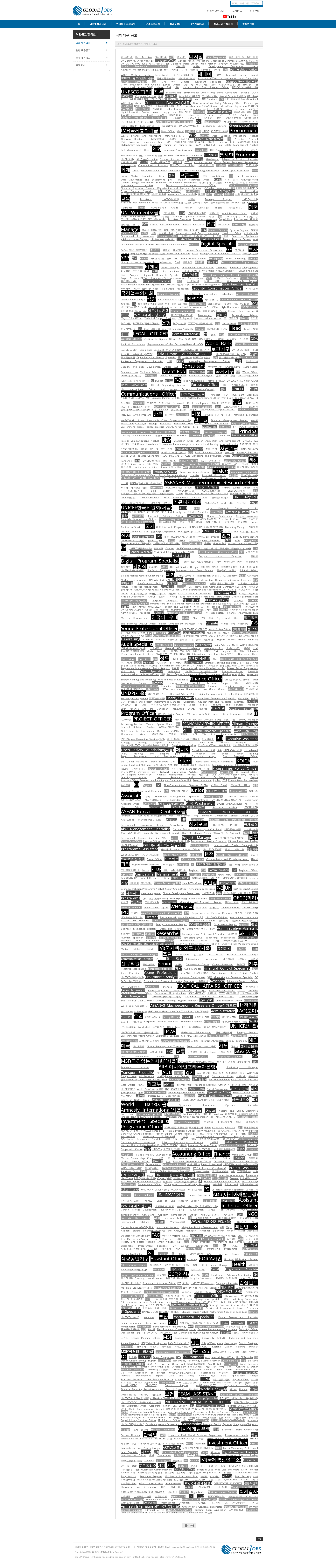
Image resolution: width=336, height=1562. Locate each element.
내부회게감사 (179, 397)
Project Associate (202, 780)
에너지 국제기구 (221, 403)
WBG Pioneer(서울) (132, 103)
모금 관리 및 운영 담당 (243, 57)
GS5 (176, 366)
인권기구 (167, 1181)
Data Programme (216, 57)
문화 (166, 791)
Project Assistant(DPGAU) (135, 278)
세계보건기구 (235, 207)
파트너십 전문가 (249, 531)
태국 (192, 135)
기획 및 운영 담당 (248, 323)
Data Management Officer (143, 1056)
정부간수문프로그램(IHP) (245, 632)
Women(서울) (177, 1222)
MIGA (255, 1222)
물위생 (254, 959)
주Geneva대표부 (238, 791)
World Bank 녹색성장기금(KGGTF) (239, 397)
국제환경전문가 (203, 1218)
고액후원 (252, 1323)
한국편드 (198, 606)
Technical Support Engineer (160, 318)
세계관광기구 (251, 216)
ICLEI (176, 1056)
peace (174, 838)
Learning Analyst (134, 777)
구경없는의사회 (129, 281)
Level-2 (245, 92)
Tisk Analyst (226, 1209)
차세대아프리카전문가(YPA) (135, 194)
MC (152, 1154)
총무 (219, 893)
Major (229, 1227)
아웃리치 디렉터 (160, 502)
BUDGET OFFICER (158, 768)
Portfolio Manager (131, 531)
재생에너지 (191, 600)
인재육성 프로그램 (126, 24)
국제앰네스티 (196, 1127)
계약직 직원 (251, 803)
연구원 (201, 419)
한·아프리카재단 (200, 1171)
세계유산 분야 (186, 78)
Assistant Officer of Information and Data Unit (228, 78)
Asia (215, 135)
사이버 (152, 216)
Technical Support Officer (224, 683)
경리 (147, 796)
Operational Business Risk (170, 1035)
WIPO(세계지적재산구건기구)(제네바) (140, 854)
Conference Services (132, 527)
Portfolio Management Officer (203, 397)
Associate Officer (130, 803)
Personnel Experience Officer (216, 1230)
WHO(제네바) (216, 258)
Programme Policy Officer (235, 768)
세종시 (254, 213)
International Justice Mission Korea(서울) (143, 674)
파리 (125, 863)
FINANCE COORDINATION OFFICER (161, 1311)
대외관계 (227, 1287)
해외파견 (218, 833)
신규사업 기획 (128, 632)
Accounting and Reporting (168, 1287)
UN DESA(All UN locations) (235, 170)
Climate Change (245, 723)
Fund (206, 444)
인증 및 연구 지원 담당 (199, 84)
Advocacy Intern (147, 772)
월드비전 (253, 406)
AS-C (147, 1299)
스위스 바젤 (149, 803)
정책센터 (223, 920)
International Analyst (245, 135)
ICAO (150, 115)
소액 (186, 913)
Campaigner (145, 874)
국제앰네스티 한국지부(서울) (137, 121)
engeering (252, 674)
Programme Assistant (139, 849)
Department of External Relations (212, 913)
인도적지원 (167, 586)
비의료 (191, 60)
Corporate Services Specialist (228, 1189)
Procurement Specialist (193, 1316)
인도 (168, 1161)
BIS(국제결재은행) (199, 845)
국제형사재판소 (220, 1178)
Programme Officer (142, 1126)
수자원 (164, 567)
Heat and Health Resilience (173, 679)
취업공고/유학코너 (223, 24)
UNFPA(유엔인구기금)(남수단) (146, 483)
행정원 (175, 668)
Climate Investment (198, 1195)
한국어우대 (174, 671)
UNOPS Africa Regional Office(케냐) (224, 651)
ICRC (228, 540)
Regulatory (252, 1175)
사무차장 (187, 262)
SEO (165, 455)
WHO (253, 1021)
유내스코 (185, 139)
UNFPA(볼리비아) (232, 750)
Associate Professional (159, 1136)
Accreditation (212, 1287)
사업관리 (253, 1133)
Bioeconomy (205, 315)
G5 (134, 304)
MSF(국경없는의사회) (137, 1351)
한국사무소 (240, 1099)
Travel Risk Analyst (218, 1035)
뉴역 (255, 487)
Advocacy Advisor (225, 807)
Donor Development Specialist (238, 1317)
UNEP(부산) (127, 1154)
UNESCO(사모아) (130, 1317)
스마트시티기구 (220, 497)
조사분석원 (127, 57)
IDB (255, 1099)
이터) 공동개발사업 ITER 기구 (222, 1133)
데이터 (216, 69)
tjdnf (244, 1133)
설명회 (191, 199)
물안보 (207, 543)
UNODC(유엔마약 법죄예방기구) (139, 1032)
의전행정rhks (139, 606)
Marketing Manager (236, 527)
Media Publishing (236, 258)
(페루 (209, 977)
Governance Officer (197, 964)
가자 (155, 659)
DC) (198, 121)
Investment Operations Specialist (230, 1105)
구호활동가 (178, 117)
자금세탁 (197, 1076)
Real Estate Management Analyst (238, 145)
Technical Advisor (150, 372)
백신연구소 (246, 1226)
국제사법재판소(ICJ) (247, 142)
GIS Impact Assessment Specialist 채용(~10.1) (149, 1139)
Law (212, 928)
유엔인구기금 (152, 986)
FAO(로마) (247, 1010)
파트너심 (187, 1291)
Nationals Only (191, 1114)
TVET (145, 224)
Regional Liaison (222, 1346)
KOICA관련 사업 (228, 1291)
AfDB (197, 508)
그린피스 (224, 948)
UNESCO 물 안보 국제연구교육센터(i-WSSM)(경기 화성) (158, 704)
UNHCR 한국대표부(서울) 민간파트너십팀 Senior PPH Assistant (155, 253)
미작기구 (178, 1269)
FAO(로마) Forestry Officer (136, 993)
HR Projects (174, 1235)
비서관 (254, 854)
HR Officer (174, 632)
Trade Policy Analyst (133, 423)
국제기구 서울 (235, 165)
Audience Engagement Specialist (142, 361)
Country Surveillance (170, 825)
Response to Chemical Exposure (233, 580)
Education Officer (167, 236)
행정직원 (248, 1005)
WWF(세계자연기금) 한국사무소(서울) (197, 1206)
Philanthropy (251, 103)
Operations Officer (219, 1092)
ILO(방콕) (126, 719)
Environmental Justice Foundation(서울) (203, 668)
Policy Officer (208, 1343)
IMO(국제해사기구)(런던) (134, 600)
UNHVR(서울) (191, 349)
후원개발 (151, 937)
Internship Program (179, 1079)
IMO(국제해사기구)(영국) (134, 502)
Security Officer (216, 791)
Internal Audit (184, 1084)
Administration (223, 1011)
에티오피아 (231, 1114)
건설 (141, 155)
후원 (255, 893)
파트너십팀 (156, 230)
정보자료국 (208, 739)
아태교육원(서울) (168, 1332)
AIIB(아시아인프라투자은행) (188, 1066)
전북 (255, 239)
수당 (164, 1235)
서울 (196, 414)
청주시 (186, 1265)
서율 (123, 1239)
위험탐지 (253, 224)
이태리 (182, 1254)
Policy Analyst (130, 1189)
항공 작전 (164, 580)
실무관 (159, 1089)
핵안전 (238, 913)
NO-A (255, 968)
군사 (235, 179)
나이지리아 (200, 990)
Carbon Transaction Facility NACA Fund (197, 829)
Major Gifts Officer (132, 318)
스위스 (124, 1338)
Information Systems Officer (189, 1305)
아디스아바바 (229, 323)
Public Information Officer (191, 185)
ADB (167, 1072)
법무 (253, 837)
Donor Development (246, 344)
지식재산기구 (212, 299)
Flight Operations (229, 307)
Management (167, 874)
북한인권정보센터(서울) (150, 304)
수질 (205, 176)
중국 (200, 674)
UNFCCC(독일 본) (186, 575)
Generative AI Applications (170, 993)
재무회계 (253, 426)
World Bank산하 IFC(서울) (144, 665)
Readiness (165, 423)
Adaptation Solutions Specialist (240, 159)
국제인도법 (127, 662)
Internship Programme (174, 527)
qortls (150, 1175)
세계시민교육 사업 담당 (219, 502)
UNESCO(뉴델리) (130, 307)
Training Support (150, 742)
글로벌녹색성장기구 (196, 928)
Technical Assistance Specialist (208, 1239)
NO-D (237, 464)
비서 (146, 329)
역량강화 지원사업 (197, 774)
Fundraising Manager (242, 1067)
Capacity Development (245, 536)
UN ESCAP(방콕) (212, 849)
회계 (125, 169)
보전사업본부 (196, 1089)
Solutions (218, 1114)
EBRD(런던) (252, 165)
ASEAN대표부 (128, 1184)
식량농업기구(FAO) (215, 380)
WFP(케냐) (252, 1073)
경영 (198, 131)
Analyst (220, 471)
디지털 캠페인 (212, 1021)
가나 (201, 1287)
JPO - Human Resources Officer (189, 179)
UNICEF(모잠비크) (205, 1061)
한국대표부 (161, 654)
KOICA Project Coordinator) (209, 1168)
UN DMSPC (215, 954)
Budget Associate (247, 516)
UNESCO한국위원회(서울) (242, 81)
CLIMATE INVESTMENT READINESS (140, 478)
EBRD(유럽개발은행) (145, 1178)
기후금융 (164, 216)
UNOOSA (253, 990)
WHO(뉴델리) (152, 1168)
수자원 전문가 (249, 191)
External (234, 1178)
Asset (160, 959)
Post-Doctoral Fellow (150, 583)
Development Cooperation (242, 117)
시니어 (180, 131)
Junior (197, 790)
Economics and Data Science (194, 570)
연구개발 (161, 632)
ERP (222, 1227)
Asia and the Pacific (221, 990)
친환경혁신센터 (194, 1248)
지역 (255, 548)
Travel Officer (154, 859)
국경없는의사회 (137, 293)
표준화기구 (158, 1026)
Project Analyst (249, 973)
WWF (240, 1239)
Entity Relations (169, 271)
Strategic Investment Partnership (227, 1305)
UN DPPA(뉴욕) (248, 1017)
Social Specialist (243, 185)
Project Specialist (202, 406)
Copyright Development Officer (138, 519)
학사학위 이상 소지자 (173, 452)
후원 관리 (126, 467)
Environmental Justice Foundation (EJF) (181, 917)
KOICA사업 (210, 1258)
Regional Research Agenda (161, 275)
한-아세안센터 (231, 121)
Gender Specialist (230, 907)
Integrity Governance (201, 1278)
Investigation (204, 575)
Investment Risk (213, 648)
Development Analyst (184, 745)
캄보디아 (125, 1021)
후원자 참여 (127, 1278)
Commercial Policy (223, 1076)
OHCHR (206, 1114)
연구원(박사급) (178, 409)
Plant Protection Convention (172, 1329)
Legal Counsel (180, 878)
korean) (223, 609)
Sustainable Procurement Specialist (144, 1245)
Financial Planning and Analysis (202, 170)
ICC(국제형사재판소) (132, 267)
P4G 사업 (126, 323)
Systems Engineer (239, 230)
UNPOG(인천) (128, 497)
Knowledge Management (134, 698)
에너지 (183, 749)
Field (255, 949)
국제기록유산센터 (166, 78)
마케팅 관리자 (203, 1291)
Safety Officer (222, 596)
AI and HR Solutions (135, 920)
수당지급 (229, 194)
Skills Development (171, 803)
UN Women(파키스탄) (162, 239)
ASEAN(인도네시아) (229, 84)
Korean (154, 224)
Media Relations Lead (137, 949)
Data (210, 372)
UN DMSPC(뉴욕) (130, 63)
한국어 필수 (183, 864)
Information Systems (192, 859)
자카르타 (253, 1326)
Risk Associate (143, 57)
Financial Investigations (245, 1092)
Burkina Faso (207, 1052)
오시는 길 (237, 11)
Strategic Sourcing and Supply (221, 662)
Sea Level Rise (129, 155)
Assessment (182, 954)
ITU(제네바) (175, 115)
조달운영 (217, 1184)
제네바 (205, 74)
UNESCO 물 (208, 893)
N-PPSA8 (177, 216)
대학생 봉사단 (155, 1296)
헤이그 (169, 380)
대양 (140, 1092)
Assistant (248, 1200)
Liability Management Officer (182, 1302)
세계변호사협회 (139, 487)
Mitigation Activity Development (200, 1227)
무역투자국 (158, 1269)
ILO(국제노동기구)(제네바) (135, 603)
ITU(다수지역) (250, 84)
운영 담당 (126, 1308)
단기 (123, 701)
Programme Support (155, 1092)
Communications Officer (148, 394)
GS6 (238, 372)
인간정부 (253, 1035)
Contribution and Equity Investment (197, 233)
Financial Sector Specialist (185, 683)
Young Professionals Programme (196, 596)
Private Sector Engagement (242, 668)
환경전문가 (199, 112)
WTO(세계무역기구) (175, 135)
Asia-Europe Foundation (175, 288)
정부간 (124, 665)
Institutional (218, 176)
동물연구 (253, 519)
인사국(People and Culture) (173, 1076)
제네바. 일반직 (191, 230)
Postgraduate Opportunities (164, 1095)
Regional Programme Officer (175, 609)
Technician (229, 686)
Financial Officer (208, 1295)
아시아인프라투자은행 (246, 874)
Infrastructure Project (161, 603)
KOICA (243, 760)
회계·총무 (223, 63)
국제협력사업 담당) (201, 1254)
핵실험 (226, 632)
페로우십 (195, 1275)
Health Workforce (192, 883)
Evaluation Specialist (166, 1100)
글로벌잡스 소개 (98, 24)
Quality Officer (217, 689)
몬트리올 (238, 600)
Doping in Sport (236, 109)
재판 (212, 1116)
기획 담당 (172, 596)
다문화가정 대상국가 (185, 1181)
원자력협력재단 (250, 864)
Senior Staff (251, 1239)
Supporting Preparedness (220, 937)
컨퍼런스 (214, 907)
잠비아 (235, 645)
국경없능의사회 (157, 593)
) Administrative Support (135, 239)
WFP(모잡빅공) (157, 698)
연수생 (145, 230)
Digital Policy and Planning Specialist (156, 357)
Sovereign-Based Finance (149, 1278)
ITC (167, 1089)
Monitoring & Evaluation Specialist (186, 1092)
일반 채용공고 (92, 50)
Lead (182, 213)
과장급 (183, 1145)
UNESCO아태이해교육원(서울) (220, 1235)
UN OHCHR (200, 1265)
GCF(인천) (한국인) (248, 883)
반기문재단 (252, 986)
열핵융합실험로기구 (240, 493)
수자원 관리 (157, 1052)
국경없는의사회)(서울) (132, 689)
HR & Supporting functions (169, 385)
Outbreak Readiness (133, 139)
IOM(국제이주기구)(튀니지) (135, 380)
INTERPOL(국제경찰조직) (146, 323)
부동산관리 (138, 516)
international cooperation (244, 917)
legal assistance (248, 176)
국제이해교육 (152, 902)
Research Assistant (168, 294)
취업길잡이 (175, 24)
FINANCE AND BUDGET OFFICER (193, 719)
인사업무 (190, 131)
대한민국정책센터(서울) (234, 1021)
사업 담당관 (251, 552)
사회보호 (229, 522)
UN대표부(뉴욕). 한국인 (237, 679)
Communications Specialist (212, 731)
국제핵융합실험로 (130, 870)
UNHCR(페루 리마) (142, 1287)
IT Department (166, 125)
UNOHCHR (147, 1189)
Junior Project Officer (220, 629)
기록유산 (177, 162)
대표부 (125, 606)
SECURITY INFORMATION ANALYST (183, 155)
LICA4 (255, 92)
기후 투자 (252, 567)
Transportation (200, 1116)
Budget (159, 380)
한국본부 (242, 522)
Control (150, 244)
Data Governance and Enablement (143, 179)
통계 (134, 258)
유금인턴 (233, 934)
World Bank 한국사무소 (215, 1095)
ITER (231, 176)
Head (235, 328)
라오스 (254, 150)
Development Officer (193, 940)
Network (208, 414)
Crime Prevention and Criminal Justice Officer (150, 84)
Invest (148, 635)
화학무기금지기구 (176, 1026)
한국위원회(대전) (220, 202)
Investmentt (201, 1245)
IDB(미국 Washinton (246, 727)
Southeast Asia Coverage (178, 150)
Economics (252, 1149)
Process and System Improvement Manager (154, 701)
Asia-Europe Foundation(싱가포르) (141, 819)
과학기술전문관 (138, 593)
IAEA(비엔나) (163, 1305)
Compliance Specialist (151, 349)
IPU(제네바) (162, 662)
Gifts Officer (128, 1084)
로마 (156, 869)
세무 (169, 142)
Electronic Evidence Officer (165, 516)
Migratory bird (140, 864)
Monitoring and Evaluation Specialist (233, 977)
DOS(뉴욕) (172, 600)
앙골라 (134, 913)
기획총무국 (252, 63)
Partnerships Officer (244, 69)
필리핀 (151, 1329)
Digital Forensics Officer (184, 63)
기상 (124, 882)
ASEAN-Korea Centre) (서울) (183, 426)
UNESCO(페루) (157, 139)
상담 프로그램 (152, 24)
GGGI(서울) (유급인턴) (176, 1127)
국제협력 (251, 824)
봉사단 (227, 154)
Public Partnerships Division (182, 1142)
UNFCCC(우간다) (210, 1214)
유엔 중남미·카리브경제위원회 (183, 739)
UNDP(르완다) (163, 1154)
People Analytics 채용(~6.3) (136, 543)
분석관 (124, 1291)
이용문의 (254, 11)
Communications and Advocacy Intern (227, 1136)
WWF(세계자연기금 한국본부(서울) (178, 727)
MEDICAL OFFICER (179, 455)
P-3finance (126, 207)
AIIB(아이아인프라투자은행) (135, 397)
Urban (179, 493)
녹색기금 (125, 403)
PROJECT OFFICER (152, 718)
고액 (240, 1214)
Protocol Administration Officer (159, 1283)
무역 (138, 1016)
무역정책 (125, 288)
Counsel (169, 548)
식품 (237, 194)
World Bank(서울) (144, 1104)
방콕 (158, 414)
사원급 (180, 284)
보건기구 (220, 349)
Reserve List (226, 142)
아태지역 (140, 1332)
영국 (253, 206)
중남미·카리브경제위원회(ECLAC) (138, 409)
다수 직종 (218, 1073)
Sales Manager (249, 609)
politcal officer (249, 772)
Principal (248, 431)
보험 (243, 586)
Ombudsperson (192, 106)
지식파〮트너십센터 (131, 490)
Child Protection (130, 973)
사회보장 (184, 1323)
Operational (127, 1332)
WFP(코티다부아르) (226, 1218)
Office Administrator (187, 1122)
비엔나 (152, 266)
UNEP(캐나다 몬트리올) (234, 959)
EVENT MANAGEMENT (229, 803)
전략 (177, 87)
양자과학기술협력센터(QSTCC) (137, 354)
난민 (215, 357)
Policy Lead (231, 1184)
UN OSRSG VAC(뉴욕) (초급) (136, 609)
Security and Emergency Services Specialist (233, 1079)
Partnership (156, 487)
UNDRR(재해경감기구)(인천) (231, 354)
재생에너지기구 (197, 304)
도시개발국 (127, 109)
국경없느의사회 (220, 1171)
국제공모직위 (128, 357)
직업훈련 (211, 632)
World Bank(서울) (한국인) (176, 841)
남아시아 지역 (200, 202)
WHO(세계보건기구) (131, 1168)
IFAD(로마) (252, 1145)
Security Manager (247, 719)
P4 (136, 784)
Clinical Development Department (181, 893)
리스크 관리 (239, 1088)
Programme (130, 898)
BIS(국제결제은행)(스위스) (168, 106)
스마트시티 (252, 1189)
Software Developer (134, 81)
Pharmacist (214, 686)
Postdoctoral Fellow (199, 1026)
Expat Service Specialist (137, 191)
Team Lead (201, 150)
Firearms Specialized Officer (213, 1158)
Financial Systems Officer (174, 665)
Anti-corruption (196, 278)
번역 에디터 (170, 460)
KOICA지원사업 (217, 600)
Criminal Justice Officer (236, 487)
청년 (215, 1245)
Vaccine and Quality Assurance (238, 1110)
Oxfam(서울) (216, 512)
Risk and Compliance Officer (138, 475)
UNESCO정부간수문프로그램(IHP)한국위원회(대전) (208, 271)
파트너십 (248, 933)
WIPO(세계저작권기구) (222, 583)
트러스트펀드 (128, 1136)
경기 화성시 (154, 694)
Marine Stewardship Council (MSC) (142, 1158)
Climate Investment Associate (194, 472)
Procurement (243, 130)
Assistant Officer (168, 1258)
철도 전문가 (219, 543)
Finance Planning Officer (145, 1338)
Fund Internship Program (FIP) (239, 262)
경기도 (254, 318)
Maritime (126, 1287)
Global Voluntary (248, 639)
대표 (220, 216)
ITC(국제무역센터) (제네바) (243, 1302)
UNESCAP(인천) (245, 497)
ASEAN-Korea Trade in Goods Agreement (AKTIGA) (230, 106)
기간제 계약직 (250, 329)
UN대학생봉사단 (249, 1184)
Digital (210, 1110)
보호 (255, 490)
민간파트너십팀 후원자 (244, 385)
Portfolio (206, 1178)
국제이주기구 (138, 768)
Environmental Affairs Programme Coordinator (211, 92)
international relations (135, 1222)
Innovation (206, 815)
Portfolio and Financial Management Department (206, 478)
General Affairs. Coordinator (182, 648)
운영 (228, 1278)
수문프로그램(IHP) (183, 75)
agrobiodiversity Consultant (137, 1214)
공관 (170, 467)
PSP (255, 1056)
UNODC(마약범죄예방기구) (226, 799)
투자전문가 (127, 1095)
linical (192, 1329)
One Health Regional (242, 281)
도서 (206, 1076)
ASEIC (180, 361)
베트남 (242, 575)
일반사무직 (205, 182)
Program (200, 329)
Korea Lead (127, 1114)
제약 (166, 536)
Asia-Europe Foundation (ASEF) (184, 353)
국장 (137, 460)
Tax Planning (212, 606)
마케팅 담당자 (210, 311)
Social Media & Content (154, 170)
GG (140, 329)
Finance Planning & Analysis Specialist (141, 1116)
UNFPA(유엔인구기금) (132, 570)
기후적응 (125, 934)
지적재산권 (181, 555)
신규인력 (198, 954)
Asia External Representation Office (141, 1181)
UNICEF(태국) (179, 659)
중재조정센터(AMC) (210, 1139)
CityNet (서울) (164, 1178)
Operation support (204, 920)
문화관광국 (196, 854)
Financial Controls (200, 69)
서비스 (211, 1209)
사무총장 (231, 339)
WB (233, 1171)
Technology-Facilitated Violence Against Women (147, 724)
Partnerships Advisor (245, 315)
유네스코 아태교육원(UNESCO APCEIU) (185, 1346)
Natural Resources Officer (154, 878)
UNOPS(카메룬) (249, 179)
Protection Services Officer (202, 1145)
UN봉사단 (127, 583)
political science (196, 216)
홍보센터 (181, 57)
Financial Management (170, 774)
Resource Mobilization (133, 968)
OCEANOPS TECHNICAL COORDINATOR (142, 512)
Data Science (128, 659)
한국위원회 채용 (242, 112)
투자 (253, 249)
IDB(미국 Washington (132, 1164)
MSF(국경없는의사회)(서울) (149, 1061)
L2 (141, 115)
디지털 (196, 56)
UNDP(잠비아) (213, 522)
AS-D (183, 508)
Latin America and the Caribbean (144, 708)
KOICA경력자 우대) (229, 1122)
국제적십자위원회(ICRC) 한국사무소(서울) (143, 219)
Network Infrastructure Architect (179, 772)
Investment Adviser (137, 185)
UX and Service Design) (184, 567)
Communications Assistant (153, 165)
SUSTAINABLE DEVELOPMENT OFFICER (142, 1000)
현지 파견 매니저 (131, 833)
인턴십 (210, 882)
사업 (199, 311)
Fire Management (170, 224)
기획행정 (253, 527)
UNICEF (238, 388)
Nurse (145, 870)
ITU (226, 394)
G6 (190, 99)
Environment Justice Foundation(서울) (142, 426)
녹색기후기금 (198, 1269)
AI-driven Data (129, 1171)
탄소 (186, 406)
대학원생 (155, 329)
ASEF (164, 1079)
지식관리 (241, 502)
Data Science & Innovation (194, 593)
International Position (174, 1164)
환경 (170, 574)
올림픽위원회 (190, 1287)
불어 (223, 389)
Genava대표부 (153, 1164)
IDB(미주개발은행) (200, 924)
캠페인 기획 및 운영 (178, 1296)
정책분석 (141, 1346)
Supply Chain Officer (176, 888)
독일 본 (178, 1073)
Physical (244, 318)
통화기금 (157, 1161)
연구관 (254, 815)
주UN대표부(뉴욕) (143, 536)
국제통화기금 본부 (160, 258)
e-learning (230, 1127)
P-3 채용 (247, 714)
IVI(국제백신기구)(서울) (173, 1209)
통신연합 (208, 639)
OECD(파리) (245, 897)
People (254, 777)
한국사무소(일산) (249, 1178)
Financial (239, 1158)
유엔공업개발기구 (130, 224)
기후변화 (253, 1158)
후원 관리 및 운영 (248, 244)
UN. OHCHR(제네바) (217, 917)
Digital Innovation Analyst (135, 112)
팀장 (147, 1148)
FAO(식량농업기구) (207, 1175)
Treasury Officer (165, 60)
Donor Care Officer (131, 841)
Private (125, 768)
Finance (222, 1153)
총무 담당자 (199, 1079)
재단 (218, 878)
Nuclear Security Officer (135, 1161)
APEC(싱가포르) (129, 449)
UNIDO (135, 170)
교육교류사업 (193, 191)
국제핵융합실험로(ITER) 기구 (136, 472)
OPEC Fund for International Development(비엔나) (150, 731)
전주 (190, 452)
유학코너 (92, 65)
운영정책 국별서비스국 (194, 236)
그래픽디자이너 (129, 349)
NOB (249, 1305)
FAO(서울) (240, 250)
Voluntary (253, 651)
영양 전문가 (184, 112)
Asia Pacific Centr (229, 519)
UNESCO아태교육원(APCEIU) (242, 380)
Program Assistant (154, 639)
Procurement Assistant (212, 1040)
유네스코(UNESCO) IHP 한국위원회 (239, 665)
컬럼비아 (221, 1338)
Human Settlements (219, 516)
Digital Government (217, 1089)
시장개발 (144, 1040)
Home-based (251, 750)
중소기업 (155, 250)
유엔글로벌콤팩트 (193, 937)
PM (188, 714)
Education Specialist (189, 449)
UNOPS (162, 714)
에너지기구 (161, 57)
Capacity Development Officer (177, 1214)
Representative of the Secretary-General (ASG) (175, 344)
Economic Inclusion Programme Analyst (142, 888)
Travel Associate (248, 1230)
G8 (122, 893)
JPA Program (128, 1026)
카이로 (141, 632)
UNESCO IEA (250, 440)
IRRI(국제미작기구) (213, 796)
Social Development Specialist (138, 1275)
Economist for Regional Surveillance (176, 182)
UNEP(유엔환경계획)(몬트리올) (137, 60)
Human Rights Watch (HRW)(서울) (170, 1171)
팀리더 (185, 1283)
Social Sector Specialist (173, 552)
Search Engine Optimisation (181, 674)
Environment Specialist (149, 1114)
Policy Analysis (176, 714)
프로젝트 (171, 858)
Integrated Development (192, 977)
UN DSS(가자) (250, 907)
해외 (253, 1040)
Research (217, 981)
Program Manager (131, 907)
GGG (182, 540)
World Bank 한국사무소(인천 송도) (239, 96)
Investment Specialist (145, 1121)
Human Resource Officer (177, 1116)
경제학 (254, 698)
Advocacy (192, 1259)
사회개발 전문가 (180, 791)
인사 (173, 1322)
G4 (255, 1274)
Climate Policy (194, 662)
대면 (211, 216)
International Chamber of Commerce (216, 60)
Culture (159, 612)
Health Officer (131, 807)
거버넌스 (178, 1178)
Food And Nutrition (193, 380)
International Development (201, 959)
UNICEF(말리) (162, 1189)
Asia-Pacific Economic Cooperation (161, 913)
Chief (187, 730)
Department (197, 819)
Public (193, 694)
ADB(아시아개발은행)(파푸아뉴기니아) (195, 142)
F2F (179, 1241)
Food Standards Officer (240, 756)
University (140, 311)
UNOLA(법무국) (249, 449)
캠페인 (221, 314)
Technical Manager (222, 765)
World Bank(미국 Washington (139, 954)
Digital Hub (225, 219)
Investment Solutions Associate (168, 278)
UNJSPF (214, 1142)
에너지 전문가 (158, 194)
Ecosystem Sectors (214, 125)
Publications (189, 701)
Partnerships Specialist (221, 1311)
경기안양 (187, 357)
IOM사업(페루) (250, 1164)
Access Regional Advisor (175, 694)
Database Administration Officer (192, 1161)
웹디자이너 (146, 883)
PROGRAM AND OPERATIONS (191, 742)
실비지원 (251, 1245)
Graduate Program (215, 432)
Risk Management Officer (135, 150)
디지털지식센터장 (248, 593)
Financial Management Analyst (229, 420)
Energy (144, 258)
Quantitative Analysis (132, 244)
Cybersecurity (228, 734)
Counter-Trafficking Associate (214, 701)
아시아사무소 (128, 115)
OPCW (254, 230)
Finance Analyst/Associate (242, 612)
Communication (218, 870)
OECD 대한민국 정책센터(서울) (225, 635)
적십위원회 (169, 213)
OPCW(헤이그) (187, 1061)
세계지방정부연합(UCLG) (244, 423)
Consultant (193, 366)
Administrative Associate (135, 612)
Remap (153, 423)
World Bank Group (242, 1154)
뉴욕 (237, 402)
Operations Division (133, 734)
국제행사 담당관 (210, 567)
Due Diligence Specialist (204, 540)
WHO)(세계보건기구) (247, 1287)
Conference (232, 278)
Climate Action (202, 833)
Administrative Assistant (237, 928)
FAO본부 (243, 339)
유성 (226, 1299)
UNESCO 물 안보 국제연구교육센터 (216, 1149)
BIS (158, 1073)
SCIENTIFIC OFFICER (132, 1296)
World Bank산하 (145, 1089)
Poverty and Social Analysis (138, 1241)
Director (151, 917)
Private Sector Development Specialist (215, 698)
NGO (252, 1214)
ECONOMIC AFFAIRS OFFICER (206, 723)
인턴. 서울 (229, 719)
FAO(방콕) (127, 96)
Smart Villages (166, 1241)
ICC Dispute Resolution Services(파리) (143, 739)
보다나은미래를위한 (189, 96)
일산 (178, 724)
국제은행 (148, 662)
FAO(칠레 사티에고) (178, 1343)
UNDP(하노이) (219, 1026)
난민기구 (252, 701)
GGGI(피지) (144, 1026)
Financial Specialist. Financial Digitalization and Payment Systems (161, 188)
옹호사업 (125, 304)
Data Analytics (130, 275)
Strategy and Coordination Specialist (220, 253)
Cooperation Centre (132, 1149)
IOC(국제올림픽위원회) (146, 288)
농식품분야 (209, 145)
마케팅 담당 (250, 734)
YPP (125, 257)
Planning (240, 1346)
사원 (155, 609)
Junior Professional (211, 1164)
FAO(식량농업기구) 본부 (175, 99)
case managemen (151, 893)
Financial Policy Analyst (242, 954)
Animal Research (130, 1343)
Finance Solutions (144, 1195)
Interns (168, 307)
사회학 (194, 1040)
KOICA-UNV (231, 531)
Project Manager (196, 837)
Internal (187, 224)
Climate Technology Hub (167, 883)
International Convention (136, 825)
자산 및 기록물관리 (132, 1299)
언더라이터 (252, 689)
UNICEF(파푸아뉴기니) (202, 1283)
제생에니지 (193, 281)
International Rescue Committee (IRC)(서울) (230, 275)
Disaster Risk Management (135, 1235)
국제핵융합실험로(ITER (235, 878)
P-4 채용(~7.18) (130, 1200)
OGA (155, 1299)
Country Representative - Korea (149, 467)
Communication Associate (138, 1142)
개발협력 (221, 165)
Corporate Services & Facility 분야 (210, 996)
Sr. (234, 426)
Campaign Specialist (227, 1283)
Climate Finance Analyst (195, 1311)
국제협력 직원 (172, 1265)
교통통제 (154, 1040)
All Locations (146, 1076)
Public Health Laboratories (137, 125)
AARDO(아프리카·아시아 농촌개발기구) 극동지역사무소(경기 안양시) (214, 548)
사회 (255, 742)
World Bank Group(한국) (134, 1005)
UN (228, 888)
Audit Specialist (137, 644)
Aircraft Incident (204, 580)
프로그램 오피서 (190, 432)
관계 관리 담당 (241, 603)
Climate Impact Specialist (167, 635)
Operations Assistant (172, 928)
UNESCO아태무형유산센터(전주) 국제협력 (235, 774)
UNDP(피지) (127, 159)
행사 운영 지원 (203, 618)
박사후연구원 (215, 366)
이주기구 (253, 1311)
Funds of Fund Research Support (177, 1200)
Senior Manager (219, 1265)
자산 (255, 444)
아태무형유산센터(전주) (245, 745)
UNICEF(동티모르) (143, 106)
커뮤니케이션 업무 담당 (205, 1323)
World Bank (218, 343)
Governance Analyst (225, 924)
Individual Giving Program (136, 414)
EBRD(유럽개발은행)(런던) (176, 1168)
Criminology (226, 772)
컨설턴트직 (252, 561)
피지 (254, 1088)
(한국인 (184, 1139)
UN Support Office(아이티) (137, 774)
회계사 (234, 1046)
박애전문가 (156, 1265)
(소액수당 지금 (206, 165)
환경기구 (252, 849)
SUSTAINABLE (199, 658)
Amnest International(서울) (243, 543)
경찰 (255, 493)
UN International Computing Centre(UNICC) (214, 586)
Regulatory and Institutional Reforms (233, 819)
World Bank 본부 (246, 731)
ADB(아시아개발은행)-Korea (243, 334)
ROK (164, 1308)
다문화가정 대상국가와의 (166, 543)
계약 (169, 361)
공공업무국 (157, 734)
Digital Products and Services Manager (229, 704)
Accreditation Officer (224, 973)
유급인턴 (126, 1017)
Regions (253, 182)
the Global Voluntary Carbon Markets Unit (148, 761)
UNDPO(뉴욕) (168, 864)
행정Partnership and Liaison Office (140, 1079)
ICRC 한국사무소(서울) (237, 99)
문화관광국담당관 (130, 1329)
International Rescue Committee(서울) (144, 838)
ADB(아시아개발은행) (235, 1194)
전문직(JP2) (229, 1139)
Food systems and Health (224, 444)
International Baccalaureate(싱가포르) (213, 654)
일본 (217, 323)
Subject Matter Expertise (220, 556)
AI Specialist (251, 1000)
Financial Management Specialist (140, 452)
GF (229, 249)
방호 (219, 75)
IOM (254, 303)
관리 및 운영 (222, 414)
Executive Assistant (242, 738)
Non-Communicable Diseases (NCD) (186, 785)
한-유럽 (218, 207)
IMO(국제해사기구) (192, 543)
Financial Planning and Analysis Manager (169, 1230)
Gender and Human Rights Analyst (198, 1332)
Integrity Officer (151, 841)
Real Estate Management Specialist (200, 1299)
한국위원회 (195, 874)
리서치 (124, 483)
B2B (255, 761)
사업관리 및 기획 (164, 645)
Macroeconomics (248, 357)
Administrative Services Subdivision (142, 1302)
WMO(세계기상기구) (150, 314)
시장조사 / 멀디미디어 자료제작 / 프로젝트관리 (147, 493)
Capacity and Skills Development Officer (146, 366)
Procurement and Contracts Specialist (235, 1241)
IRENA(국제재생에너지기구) (166, 996)
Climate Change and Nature (137, 182)
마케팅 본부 (127, 311)
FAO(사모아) (179, 323)
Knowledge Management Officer (209, 361)
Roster (125, 315)
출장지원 (161, 1275)
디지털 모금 (251, 829)
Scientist (171, 819)
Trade (141, 207)
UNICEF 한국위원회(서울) (175, 1174)
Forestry (253, 878)
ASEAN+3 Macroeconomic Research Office (211, 482)
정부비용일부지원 (232, 893)
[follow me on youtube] (229, 18)
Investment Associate (245, 394)
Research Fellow (174, 1218)
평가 (240, 1127)
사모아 (172, 593)
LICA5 (170, 1031)
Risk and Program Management (177, 519)
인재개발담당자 (224, 1032)
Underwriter (165, 262)
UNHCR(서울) (244, 1026)
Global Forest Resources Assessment (236, 162)
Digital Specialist (218, 243)
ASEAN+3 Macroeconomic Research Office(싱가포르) (193, 1005)
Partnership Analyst (138, 1239)
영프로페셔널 (237, 63)
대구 (219, 750)
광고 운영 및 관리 (216, 727)
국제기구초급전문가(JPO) (134, 1052)
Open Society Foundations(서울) (147, 749)
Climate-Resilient (150, 497)
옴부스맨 (228, 1214)
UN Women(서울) (140, 212)
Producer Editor (232, 671)
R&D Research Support (245, 888)
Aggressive (252, 1291)
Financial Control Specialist (227, 968)
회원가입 (244, 3)
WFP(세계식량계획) (180, 654)
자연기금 (229, 448)
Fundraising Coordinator (244, 1299)
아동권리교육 (206, 339)
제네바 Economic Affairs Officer (180, 849)
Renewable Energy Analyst (189, 708)
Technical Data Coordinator (140, 940)
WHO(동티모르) (249, 1296)
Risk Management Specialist (145, 829)
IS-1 (158, 785)
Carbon (159, 1222)
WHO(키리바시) (249, 475)
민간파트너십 (251, 694)
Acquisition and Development (223, 440)
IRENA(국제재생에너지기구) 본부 (206, 527)
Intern (185, 760)
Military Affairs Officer (243, 796)
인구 (255, 1171)
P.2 (225, 318)
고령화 (178, 964)
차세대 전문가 (225, 874)
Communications (186, 334)
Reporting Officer (248, 1329)
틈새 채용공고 (92, 57)
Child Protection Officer (229, 1000)
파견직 (124, 902)
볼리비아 (157, 600)
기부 (156, 552)
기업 (225, 69)
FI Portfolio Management (206, 284)
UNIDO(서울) (238, 202)
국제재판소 (151, 375)
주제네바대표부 (188, 765)
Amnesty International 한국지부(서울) (144, 117)
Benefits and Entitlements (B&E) (222, 1181)
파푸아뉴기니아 (250, 121)
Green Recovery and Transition (165, 1046)
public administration (167, 1227)
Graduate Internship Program (221, 674)
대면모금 (225, 1332)
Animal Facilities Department (232, 150)
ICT (179, 1283)
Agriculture (127, 874)
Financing (196, 1235)
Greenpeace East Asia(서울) (168, 102)
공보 (242, 1073)
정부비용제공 (233, 1326)
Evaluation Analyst (135, 1067)
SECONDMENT (196, 993)
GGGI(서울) (246, 1051)
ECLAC (138, 662)
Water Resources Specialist (240, 284)
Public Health (209, 772)
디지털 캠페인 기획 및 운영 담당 (239, 659)
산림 (169, 1051)
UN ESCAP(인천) (170, 1194)
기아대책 (157, 109)
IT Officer (234, 609)
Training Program (218, 199)
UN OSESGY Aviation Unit (239, 115)
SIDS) (218, 719)
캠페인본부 (249, 1046)
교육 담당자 (245, 444)
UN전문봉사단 (225, 593)
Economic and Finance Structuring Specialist (169, 981)
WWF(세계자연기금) (136, 1206)
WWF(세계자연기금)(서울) (211, 1221)
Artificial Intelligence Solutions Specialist (186, 512)
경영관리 (253, 1235)
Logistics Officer (248, 870)
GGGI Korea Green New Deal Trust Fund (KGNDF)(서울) (178, 1011)
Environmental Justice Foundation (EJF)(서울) (148, 432)
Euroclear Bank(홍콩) (201, 375)
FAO (155, 1234)
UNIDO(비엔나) (250, 199)
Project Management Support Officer (212, 409)
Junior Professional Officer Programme (143, 1323)
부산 (163, 1316)
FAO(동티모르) (178, 1189)
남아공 (234, 1245)
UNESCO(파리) (136, 91)
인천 (125, 536)
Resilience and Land (152, 307)
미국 (125, 1045)
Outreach (126, 1195)
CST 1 (188, 162)
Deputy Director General (237, 239)
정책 (155, 271)
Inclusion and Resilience (243, 1338)
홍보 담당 (174, 958)
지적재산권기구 (129, 162)
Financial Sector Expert (242, 75)
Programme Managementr (136, 668)
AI (152, 380)
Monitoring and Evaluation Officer (211, 455)
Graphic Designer (248, 1343)
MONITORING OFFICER (167, 406)
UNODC (253, 791)
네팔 (158, 527)
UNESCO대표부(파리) (132, 977)
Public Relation (208, 63)
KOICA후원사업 (174, 487)
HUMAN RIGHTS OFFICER (228, 811)
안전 (215, 609)
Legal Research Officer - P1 (232, 508)
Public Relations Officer (208, 452)
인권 (156, 149)
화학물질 (125, 742)
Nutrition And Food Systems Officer (206, 87)
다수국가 (227, 464)
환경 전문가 (176, 662)
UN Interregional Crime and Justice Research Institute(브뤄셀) (167, 389)
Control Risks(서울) (185, 1133)
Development (227, 883)
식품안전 (233, 318)
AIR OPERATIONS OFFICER (193, 629)
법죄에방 (152, 403)
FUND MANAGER (160, 162)
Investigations (128, 165)
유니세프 (187, 1017)
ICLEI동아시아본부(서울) (133, 648)
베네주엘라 (182, 1278)
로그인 (235, 3)
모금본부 (189, 175)
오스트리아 (127, 1011)
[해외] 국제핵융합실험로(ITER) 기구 (235, 940)
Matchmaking (173, 92)
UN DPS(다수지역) (169, 191)
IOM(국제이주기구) (198, 1056)
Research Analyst (133, 990)
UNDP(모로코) (210, 1302)
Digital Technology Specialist (186, 1308)
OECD (209, 278)
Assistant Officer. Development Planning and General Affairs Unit (156, 780)
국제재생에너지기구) (189, 531)
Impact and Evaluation (178, 606)
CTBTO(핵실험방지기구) (200, 323)
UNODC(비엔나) (151, 460)
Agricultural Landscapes (202, 888)
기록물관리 (202, 981)
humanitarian (128, 1326)
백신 (253, 460)
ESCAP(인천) (251, 807)
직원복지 (231, 1239)
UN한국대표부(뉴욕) (203, 878)
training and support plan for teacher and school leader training (196, 753)
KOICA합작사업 (186, 490)
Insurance (235, 714)
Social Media (129, 176)
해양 (255, 580)
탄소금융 (125, 785)
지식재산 (220, 1116)
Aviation (163, 409)
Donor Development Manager (177, 623)
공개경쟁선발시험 (228, 357)
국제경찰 (212, 993)
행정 (209, 854)
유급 (210, 223)
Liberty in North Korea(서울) (138, 262)
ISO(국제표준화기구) (132, 917)
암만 (255, 648)
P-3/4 (195, 253)
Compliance (195, 516)
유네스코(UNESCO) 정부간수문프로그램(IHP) (145, 745)
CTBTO (125, 99)
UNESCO (194, 298)
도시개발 (181, 586)
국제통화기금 (195, 159)
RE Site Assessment (180, 1158)
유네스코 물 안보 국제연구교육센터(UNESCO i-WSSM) (149, 1145)
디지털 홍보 (166, 233)
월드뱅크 (251, 617)
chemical (167, 986)
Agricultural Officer (228, 618)
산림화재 (220, 339)
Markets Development (134, 618)
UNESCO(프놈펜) (202, 357)
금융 (238, 360)
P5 (219, 632)
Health (239, 1264)
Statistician (127, 1346)
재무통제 (233, 475)
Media (254, 502)
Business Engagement (164, 112)
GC (256, 977)
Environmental (239, 1035)
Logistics (194, 870)
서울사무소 (138, 403)
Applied (217, 780)
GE (179, 357)
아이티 (165, 907)
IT (256, 713)
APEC (209, 194)
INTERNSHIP (195, 435)
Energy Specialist (180, 698)
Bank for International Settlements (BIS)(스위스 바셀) (203, 603)
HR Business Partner (246, 1259)
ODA (254, 338)
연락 (167, 304)
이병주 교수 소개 (216, 11)
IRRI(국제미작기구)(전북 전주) (204, 943)
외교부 (154, 1084)
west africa (206, 103)
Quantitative (185, 1105)
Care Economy (129, 233)
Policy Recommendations (173, 475)
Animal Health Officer (230, 694)
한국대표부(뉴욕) (249, 662)
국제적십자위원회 (232, 606)
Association (146, 199)
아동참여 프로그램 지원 (135, 271)
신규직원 (130, 963)
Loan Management (194, 583)
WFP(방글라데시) (249, 645)
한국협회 (212, 262)
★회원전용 (248, 24)
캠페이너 (172, 583)
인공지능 (136, 902)
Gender (182, 60)
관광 (232, 375)
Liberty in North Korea (135, 1100)
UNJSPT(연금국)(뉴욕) (140, 548)
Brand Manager (170, 267)
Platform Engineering (160, 570)
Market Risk (164, 87)
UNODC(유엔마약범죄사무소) (198, 1100)
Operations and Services (232, 1145)
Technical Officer (239, 1205)
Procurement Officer (244, 435)
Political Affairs (249, 570)
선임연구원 (215, 460)
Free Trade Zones (180, 815)
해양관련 (186, 833)
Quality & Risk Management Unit (240, 943)
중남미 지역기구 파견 (175, 854)
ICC (190, 1218)
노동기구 (241, 949)
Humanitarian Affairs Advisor (171, 207)
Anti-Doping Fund (248, 375)
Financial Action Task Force (171, 244)
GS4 (224, 780)
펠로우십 (253, 1076)
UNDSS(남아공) (232, 829)
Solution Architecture (172, 159)
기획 (153, 233)
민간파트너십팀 (192, 394)
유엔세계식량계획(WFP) (163, 531)
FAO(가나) (252, 202)
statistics (163, 1254)
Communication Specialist (244, 472)
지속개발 (253, 586)
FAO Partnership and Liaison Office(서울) (147, 943)
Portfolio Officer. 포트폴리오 (214, 745)
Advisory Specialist (247, 452)
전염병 (196, 66)
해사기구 (204, 349)
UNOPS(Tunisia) (129, 845)
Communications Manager (175, 1040)
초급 (226, 536)
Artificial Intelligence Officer (160, 339)
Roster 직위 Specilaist (205, 99)
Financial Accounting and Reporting (141, 791)
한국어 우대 (164, 617)
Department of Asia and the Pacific (236, 1161)
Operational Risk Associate (137, 236)
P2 (207, 1188)
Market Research (149, 556)
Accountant (169, 902)
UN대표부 (169, 1278)
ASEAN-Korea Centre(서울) (154, 811)
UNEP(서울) (223, 1100)
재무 (159, 91)
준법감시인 (127, 589)
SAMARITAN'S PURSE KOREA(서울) (239, 299)
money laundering (227, 1343)
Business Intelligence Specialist (139, 928)
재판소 (140, 1095)
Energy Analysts (247, 1032)
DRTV (193, 1139)
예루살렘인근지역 (202, 609)
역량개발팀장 (251, 606)
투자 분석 (168, 81)
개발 (203, 230)
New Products (176, 170)
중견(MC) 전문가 (226, 570)
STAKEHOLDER (250, 464)
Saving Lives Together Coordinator (140, 455)
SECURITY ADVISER (200, 117)
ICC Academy (230, 575)
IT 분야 (169, 414)
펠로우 (254, 603)
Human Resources (219, 112)
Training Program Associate (161, 1291)
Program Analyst (225, 639)
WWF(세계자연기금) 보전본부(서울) (189, 536)
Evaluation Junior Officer (188, 440)
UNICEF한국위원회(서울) (146, 507)
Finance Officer (206, 678)
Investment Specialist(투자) (182, 194)
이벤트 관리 (228, 623)
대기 (234, 1278)
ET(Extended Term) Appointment (187, 799)
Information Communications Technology (208, 294)
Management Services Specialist (209, 841)
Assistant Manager (170, 937)
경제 (190, 1072)
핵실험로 (137, 1021)
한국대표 (168, 1149)
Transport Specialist (137, 1072)
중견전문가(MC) (249, 307)
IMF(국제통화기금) (140, 130)
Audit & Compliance (133, 344)
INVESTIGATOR (212, 121)
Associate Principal (246, 139)
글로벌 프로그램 (169, 1299)
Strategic (169, 940)
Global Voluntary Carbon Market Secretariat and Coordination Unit (189, 589)
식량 (151, 298)
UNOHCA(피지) (142, 589)
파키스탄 (213, 665)
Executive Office (249, 278)
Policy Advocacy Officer (228, 103)
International (144, 1326)
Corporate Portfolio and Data (161, 1021)
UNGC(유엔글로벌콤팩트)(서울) (137, 522)
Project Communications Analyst (140, 440)
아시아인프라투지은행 (132, 651)
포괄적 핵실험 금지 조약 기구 (192, 734)
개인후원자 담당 (164, 1206)
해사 (215, 659)
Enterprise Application (245, 236)
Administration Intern (234, 213)
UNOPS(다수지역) (207, 519)
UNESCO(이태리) (237, 490)
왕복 (195, 815)
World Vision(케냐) (247, 1095)
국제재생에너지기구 (131, 339)
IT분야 (254, 859)
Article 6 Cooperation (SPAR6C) (138, 596)
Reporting (189, 1095)
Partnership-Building (132, 1254)
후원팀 (185, 618)
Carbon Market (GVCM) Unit (137, 1227)
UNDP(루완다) (182, 1239)
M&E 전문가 (212, 281)
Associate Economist (179, 219)
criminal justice (203, 162)
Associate (131, 795)
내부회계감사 (142, 1154)
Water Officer (250, 372)
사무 (223, 1045)
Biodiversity (207, 1338)
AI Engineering (192, 1178)
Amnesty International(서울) (152, 1110)
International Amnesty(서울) (137, 87)
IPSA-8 (242, 426)
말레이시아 (252, 361)
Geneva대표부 (250, 1248)
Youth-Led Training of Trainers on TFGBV (175, 145)
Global (215, 1269)
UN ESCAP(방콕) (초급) (245, 349)
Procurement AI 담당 (246, 219)
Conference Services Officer (231, 815)
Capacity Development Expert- (137, 435)
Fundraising (130, 639)
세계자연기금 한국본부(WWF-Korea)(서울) (143, 1130)
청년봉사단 (239, 629)
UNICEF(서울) (212, 531)
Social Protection (248, 1139)
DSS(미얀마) (251, 913)
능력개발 (253, 1084)
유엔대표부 (138, 934)
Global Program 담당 (203, 750)
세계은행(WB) (215, 304)
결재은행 (253, 258)
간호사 (165, 689)
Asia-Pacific (224, 224)
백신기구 (241, 1222)
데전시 (141, 1084)
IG (224, 1245)
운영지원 (215, 1017)
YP (200, 1181)
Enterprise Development (135, 1218)
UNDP (124, 593)
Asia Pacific (210, 1200)
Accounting (156, 807)
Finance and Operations (146, 135)
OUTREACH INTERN (225, 825)
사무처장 (153, 567)
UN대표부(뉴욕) (129, 1040)
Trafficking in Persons (245, 414)
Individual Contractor (241, 1142)
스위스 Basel (219, 785)
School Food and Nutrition (135, 765)
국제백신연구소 (210, 96)
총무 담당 (128, 671)
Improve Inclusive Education (198, 267)
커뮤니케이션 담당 (132, 859)
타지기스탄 (252, 288)
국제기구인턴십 (250, 902)
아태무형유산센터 (248, 1114)
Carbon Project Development (139, 1209)
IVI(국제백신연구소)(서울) (184, 948)
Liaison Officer (220, 714)
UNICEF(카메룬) (178, 898)
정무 (164, 658)
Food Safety (218, 1275)
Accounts (154, 864)
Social (254, 679)
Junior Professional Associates (210, 934)
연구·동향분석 (128, 772)
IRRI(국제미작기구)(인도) (154, 1343)
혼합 (213, 334)
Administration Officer (193, 258)
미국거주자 (156, 648)
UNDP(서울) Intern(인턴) (245, 596)
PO (192, 864)
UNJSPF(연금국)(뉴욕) (132, 635)
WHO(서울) (182, 906)
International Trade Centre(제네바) (236, 845)
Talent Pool (174, 371)
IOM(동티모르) (250, 253)
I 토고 (201, 1133)
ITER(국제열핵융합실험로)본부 (198, 561)
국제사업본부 (233, 648)
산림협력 (192, 1052)
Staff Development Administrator (185, 497)
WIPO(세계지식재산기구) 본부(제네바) (238, 1130)
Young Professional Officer (149, 628)
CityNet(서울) (201, 973)
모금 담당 (211, 449)
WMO (255, 170)
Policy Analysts (161, 668)
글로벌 (166, 250)
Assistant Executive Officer (210, 1084)
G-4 (223, 1302)
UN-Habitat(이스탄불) (132, 540)
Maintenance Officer (149, 1184)
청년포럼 (217, 182)
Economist (246, 154)
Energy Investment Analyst (171, 924)
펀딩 (160, 96)
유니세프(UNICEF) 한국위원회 (137, 924)
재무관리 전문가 (248, 1209)
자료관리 (160, 596)
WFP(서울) (190, 274)
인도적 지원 (182, 414)
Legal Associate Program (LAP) (138, 1305)
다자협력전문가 (236, 689)
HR (183, 819)
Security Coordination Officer (217, 288)
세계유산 (253, 1265)
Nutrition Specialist (132, 937)
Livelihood (221, 267)
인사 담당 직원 (187, 339)
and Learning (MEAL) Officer (138, 623)
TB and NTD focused (161, 1239)
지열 (200, 623)
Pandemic (126, 460)
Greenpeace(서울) (243, 125)
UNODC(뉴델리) (170, 199)
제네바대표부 (251, 1254)
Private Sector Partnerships (243, 780)
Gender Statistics (248, 409)
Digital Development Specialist (174, 121)
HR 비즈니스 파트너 (236, 182)
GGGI (247, 648)
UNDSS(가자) (233, 216)
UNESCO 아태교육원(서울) (201, 671)
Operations (144, 659)
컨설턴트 (248, 1282)
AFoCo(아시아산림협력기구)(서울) (139, 1248)
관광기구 (158, 548)
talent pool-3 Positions (173, 375)
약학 (146, 531)
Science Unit (223, 435)
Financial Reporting (177, 435)
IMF (159, 536)
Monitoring (209, 426)
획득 (219, 561)
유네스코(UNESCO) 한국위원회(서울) (142, 799)
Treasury (187, 934)
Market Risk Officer (158, 651)
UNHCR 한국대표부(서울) (137, 78)
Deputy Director (171, 1017)
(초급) (124, 556)
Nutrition (253, 600)
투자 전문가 (142, 109)
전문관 (171, 540)
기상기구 (231, 1116)
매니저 (254, 389)
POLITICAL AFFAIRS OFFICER (209, 986)
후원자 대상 (243, 467)
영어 (225, 385)
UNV (166, 440)
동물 (255, 785)
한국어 (246, 833)
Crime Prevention (222, 964)
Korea (217, 179)
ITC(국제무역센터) (248, 996)
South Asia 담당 (201, 714)
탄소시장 (136, 1291)
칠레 (218, 406)
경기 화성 (229, 1259)
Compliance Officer (220, 898)
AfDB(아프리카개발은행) (134, 1269)
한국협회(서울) (128, 1092)
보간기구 (221, 1061)
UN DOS (194, 244)
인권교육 (241, 1076)
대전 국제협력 (179, 304)
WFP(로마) (171, 96)
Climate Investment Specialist (201, 81)
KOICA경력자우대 (167, 522)
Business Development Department (217, 1329)
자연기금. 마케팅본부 (185, 1149)
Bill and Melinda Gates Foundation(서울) (142, 575)
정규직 (252, 628)
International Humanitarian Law (189, 689)
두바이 (254, 556)
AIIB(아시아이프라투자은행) (229, 838)
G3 (229, 139)
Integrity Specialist (157, 281)
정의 (219, 117)
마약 (178, 968)
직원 (227, 179)
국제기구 (224, 371)
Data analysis (203, 645)
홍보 (255, 112)
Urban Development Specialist (144, 66)
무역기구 (125, 567)
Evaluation (166, 686)
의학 (185, 1136)
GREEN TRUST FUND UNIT (232, 854)
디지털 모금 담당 (181, 651)
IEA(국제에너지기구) (131, 375)
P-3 (177, 380)
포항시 (185, 1235)
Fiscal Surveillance (134, 385)
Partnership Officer (237, 512)
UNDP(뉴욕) (152, 689)
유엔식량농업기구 (173, 230)
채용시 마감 (234, 864)
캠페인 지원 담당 (190, 639)
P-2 (219, 888)
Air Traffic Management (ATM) (191, 768)
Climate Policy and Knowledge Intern (227, 859)
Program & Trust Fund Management (143, 815)
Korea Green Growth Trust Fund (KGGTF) (196, 464)
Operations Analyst (245, 455)
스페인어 (207, 1000)
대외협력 (211, 155)
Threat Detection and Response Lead (206, 493)
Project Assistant (243, 1167)
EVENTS (241, 964)
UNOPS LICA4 (128, 444)
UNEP (247, 403)
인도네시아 (238, 1323)
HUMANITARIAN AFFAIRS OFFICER (199, 239)
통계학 (247, 893)
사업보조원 (204, 765)
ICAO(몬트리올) (172, 1114)
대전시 (236, 1332)
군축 (244, 519)
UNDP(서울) (133, 693)
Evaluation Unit (129, 372)
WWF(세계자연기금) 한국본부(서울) (238, 993)
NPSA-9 (154, 1346)
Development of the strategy (169, 1326)
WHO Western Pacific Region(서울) (145, 75)
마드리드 (194, 475)
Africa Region (250, 635)
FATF (203, 460)
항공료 (227, 304)
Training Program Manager (182, 1000)
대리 (188, 284)
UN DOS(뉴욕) (198, 665)
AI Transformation (147, 159)
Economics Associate (205, 219)
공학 (124, 515)
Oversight (252, 575)
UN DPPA (138, 1046)
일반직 (140, 566)
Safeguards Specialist (160, 968)
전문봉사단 (127, 106)
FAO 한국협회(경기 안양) (135, 406)
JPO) (244, 1326)
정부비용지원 (239, 224)
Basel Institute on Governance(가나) (218, 552)
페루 (179, 281)
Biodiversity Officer (235, 460)
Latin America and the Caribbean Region (199, 777)
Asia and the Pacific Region (139, 686)
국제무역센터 (251, 1127)
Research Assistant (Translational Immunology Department (169, 444)
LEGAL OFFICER (150, 333)
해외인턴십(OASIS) (206, 1130)
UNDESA (157, 1149)
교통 (180, 1051)
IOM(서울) (203, 207)
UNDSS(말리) (155, 606)
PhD (255, 1305)
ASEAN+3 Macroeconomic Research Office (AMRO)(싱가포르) (156, 202)
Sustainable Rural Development (191, 403)
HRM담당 (219, 1278)
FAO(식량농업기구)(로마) (134, 250)
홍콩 (137, 1308)
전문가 (254, 354)
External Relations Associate (177, 329)
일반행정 (166, 464)
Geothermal (212, 159)
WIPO (157, 1218)
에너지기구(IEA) (249, 194)
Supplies (225, 135)
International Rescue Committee (214, 761)
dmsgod (215, 536)
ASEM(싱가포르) (219, 131)
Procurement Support (134, 683)
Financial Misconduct (214, 475)
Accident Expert (130, 1230)
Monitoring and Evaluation (221, 467)
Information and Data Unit (184, 612)
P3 (123, 547)
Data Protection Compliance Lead (142, 142)
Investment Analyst (247, 1116)
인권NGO (160, 435)
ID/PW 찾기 (256, 3)
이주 (242, 567)
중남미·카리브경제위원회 (245, 920)
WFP (185, 467)
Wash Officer (168, 131)
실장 (143, 1329)
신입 (255, 403)
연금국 (224, 1323)
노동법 (161, 115)
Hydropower (231, 1296)
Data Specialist (151, 671)
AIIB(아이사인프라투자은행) (190, 686)
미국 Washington (200, 803)
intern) (124, 552)
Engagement (251, 540)
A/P (226, 375)
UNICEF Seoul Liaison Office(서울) (140, 464)
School (150, 632)
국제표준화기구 (229, 567)
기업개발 (147, 1200)
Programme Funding (187, 1338)
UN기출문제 (197, 24)
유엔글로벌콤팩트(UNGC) (244, 188)
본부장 (172, 139)
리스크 (144, 162)
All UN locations (247, 294)
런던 (254, 924)
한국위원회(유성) (249, 1218)
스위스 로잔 (140, 1011)
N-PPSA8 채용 (171, 1248)
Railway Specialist (214, 1127)
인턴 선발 (164, 403)
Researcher (168, 933)
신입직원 (134, 883)
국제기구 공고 (92, 43)
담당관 (254, 467)
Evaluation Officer (153, 176)
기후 (253, 963)
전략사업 (214, 213)
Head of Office (231, 233)
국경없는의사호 (152, 1017)
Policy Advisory (222, 645)
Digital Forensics (208, 694)
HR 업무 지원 (219, 236)
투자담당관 (252, 1122)
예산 (171, 57)
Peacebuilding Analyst (133, 299)
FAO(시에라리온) (197, 213)
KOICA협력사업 (179, 1089)
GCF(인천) (178, 1274)
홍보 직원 (225, 426)
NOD (237, 540)
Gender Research (141, 552)
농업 (183, 874)
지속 (184, 69)
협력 (255, 1061)
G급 (154, 81)
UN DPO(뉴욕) (250, 1181)
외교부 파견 (232, 902)
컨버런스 (229, 452)
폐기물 (201, 194)
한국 (190, 1326)
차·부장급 (253, 671)
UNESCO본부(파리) (189, 125)
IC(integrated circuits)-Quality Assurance (187, 1184)
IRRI (212, 150)
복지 (166, 870)
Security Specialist (165, 472)
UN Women (181, 1245)
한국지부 (209, 1122)
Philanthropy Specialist (134, 145)
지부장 (254, 512)
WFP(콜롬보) (244, 1171)
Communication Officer (137, 959)
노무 (218, 375)
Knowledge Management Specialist (177, 796)
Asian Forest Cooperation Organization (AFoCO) (148, 284)
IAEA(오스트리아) (210, 490)
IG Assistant (233, 833)
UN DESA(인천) (133, 1174)
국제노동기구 (169, 478)
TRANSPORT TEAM (217, 329)
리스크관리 (243, 698)
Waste (124, 135)
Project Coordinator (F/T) (201, 1046)
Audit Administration (133, 216)
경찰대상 (192, 552)
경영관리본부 (197, 372)
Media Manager (194, 632)
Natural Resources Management (139, 586)
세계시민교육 (251, 233)
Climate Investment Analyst (243, 841)
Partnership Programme (222, 1248)
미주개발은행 (158, 310)
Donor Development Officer (137, 654)
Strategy (218, 194)
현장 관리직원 (173, 349)
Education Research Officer (242, 981)
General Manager (233, 742)
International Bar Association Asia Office (196, 307)
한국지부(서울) (128, 329)
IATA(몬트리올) (178, 870)
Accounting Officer (192, 1153)
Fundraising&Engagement (244, 267)
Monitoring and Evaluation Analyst (201, 902)
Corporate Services (146, 96)
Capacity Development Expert (161, 833)
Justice (254, 522)
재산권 (254, 420)
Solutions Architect (191, 1021)
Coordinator (251, 799)
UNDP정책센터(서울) (182, 315)
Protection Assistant (247, 478)
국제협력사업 (244, 1061)
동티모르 (253, 109)
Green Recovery (248, 686)
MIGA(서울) (252, 683)
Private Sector (151, 907)
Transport (214, 394)
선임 (221, 99)
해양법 (205, 1275)
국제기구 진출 (201, 1017)
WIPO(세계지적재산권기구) (164, 844)
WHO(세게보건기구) (234, 406)
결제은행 (218, 109)
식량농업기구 (135, 1258)
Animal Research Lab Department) (239, 311)
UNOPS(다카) (128, 1089)
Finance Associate (183, 645)
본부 (195, 103)
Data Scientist (248, 937)
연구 (186, 1241)
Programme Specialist (183, 311)
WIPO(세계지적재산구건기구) (145, 99)
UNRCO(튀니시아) (233, 561)
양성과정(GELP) (129, 878)
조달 (167, 953)
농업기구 (216, 575)
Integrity (157, 683)
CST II (241, 990)
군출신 (241, 674)
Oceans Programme (243, 708)
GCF (241, 552)
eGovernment (196, 1209)
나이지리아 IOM (237, 1084)
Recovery (243, 623)
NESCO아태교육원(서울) (245, 87)
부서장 (124, 487)
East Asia (198, 224)
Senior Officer (207, 487)
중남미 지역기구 (234, 849)
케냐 (255, 833)
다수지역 (133, 892)
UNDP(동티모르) (232, 1164)
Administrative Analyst (231, 1175)
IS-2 (234, 870)
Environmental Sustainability (241, 366)
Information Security (246, 765)
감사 (203, 870)
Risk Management (134, 996)
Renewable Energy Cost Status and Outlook (201, 423)
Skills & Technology (236, 1040)
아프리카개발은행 (188, 460)
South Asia (182, 943)
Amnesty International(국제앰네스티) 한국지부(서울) (150, 69)
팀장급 (169, 1084)
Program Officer (138, 713)
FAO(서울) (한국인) (131, 981)
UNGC (205, 131)
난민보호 (243, 924)
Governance (209, 874)
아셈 (233, 432)
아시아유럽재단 (250, 1332)
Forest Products (200, 1241)
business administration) (207, 318)
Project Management (208, 139)
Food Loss (241, 1311)
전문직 (231, 1061)
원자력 (143, 1171)
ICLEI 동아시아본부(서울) (155, 63)
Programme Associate (241, 1269)
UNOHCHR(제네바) (131, 1283)
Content (149, 155)
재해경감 (177, 250)
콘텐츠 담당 (225, 1052)
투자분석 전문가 (240, 785)
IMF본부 (253, 1346)
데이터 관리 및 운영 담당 (156, 449)
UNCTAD (242, 1235)
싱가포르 (198, 824)
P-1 (150, 1253)
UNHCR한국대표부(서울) (220, 191)
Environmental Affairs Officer (137, 1035)
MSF (167, 1337)
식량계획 (180, 66)
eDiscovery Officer (247, 654)
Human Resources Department (204, 250)
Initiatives (149, 1317)
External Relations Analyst (138, 727)
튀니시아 (150, 934)
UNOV (150, 1332)
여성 (221, 334)
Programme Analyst (161, 976)
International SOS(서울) (170, 299)
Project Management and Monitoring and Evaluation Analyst (168, 756)
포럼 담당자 (195, 522)
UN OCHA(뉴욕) (131, 986)
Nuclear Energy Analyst (134, 580)
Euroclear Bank (198, 898)
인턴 (195, 1342)
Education (194, 1110)
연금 (182, 522)
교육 (125, 198)
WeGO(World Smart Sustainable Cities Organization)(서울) (156, 420)
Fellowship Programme (194, 635)
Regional (147, 785)
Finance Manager (248, 1278)
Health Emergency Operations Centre (187, 109)
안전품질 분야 (151, 1308)
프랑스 (241, 1149)
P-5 (254, 622)
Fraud (188, 487)
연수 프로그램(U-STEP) (155, 898)
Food (177, 262)
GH (176, 258)
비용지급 (185, 973)
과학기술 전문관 (248, 583)
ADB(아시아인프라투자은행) (243, 589)
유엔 (171, 175)
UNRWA (153, 580)
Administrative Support (134, 1265)
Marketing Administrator (196, 1032)
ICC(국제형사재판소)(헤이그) (188, 807)
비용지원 (218, 708)
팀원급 (158, 155)
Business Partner (161, 397)
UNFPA (177, 579)
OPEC (124, 753)
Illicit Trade (127, 1178)
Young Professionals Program (170, 920)
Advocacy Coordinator (239, 1275)
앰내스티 (197, 651)
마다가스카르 (195, 1189)
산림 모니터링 (241, 304)
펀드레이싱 (209, 435)
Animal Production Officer (181, 1130)
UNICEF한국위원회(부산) (211, 864)
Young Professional (161, 972)
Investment (228, 1200)
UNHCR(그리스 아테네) (182, 165)
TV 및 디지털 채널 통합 (165, 765)
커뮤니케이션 (187, 502)
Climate (212, 623)
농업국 (177, 467)
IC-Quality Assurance (216, 188)
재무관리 (199, 262)
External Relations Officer (209, 1326)
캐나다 (125, 334)
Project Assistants (247, 1308)
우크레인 (172, 639)
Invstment (239, 701)
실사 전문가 (203, 1073)
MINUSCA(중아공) (248, 271)
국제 (150, 526)
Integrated (201, 907)
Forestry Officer (205, 384)
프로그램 (204, 135)
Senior (165, 963)
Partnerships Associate (201, 115)
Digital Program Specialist (150, 560)
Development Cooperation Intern (233, 66)
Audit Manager (192, 968)
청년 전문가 (193, 1164)
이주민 (144, 233)
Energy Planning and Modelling (138, 679)
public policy (156, 540)
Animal (254, 99)
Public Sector (160, 490)
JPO (125, 912)
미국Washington (215, 612)
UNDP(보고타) (229, 1017)
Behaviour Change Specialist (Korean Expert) (146, 1133)
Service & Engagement (220, 1308)
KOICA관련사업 (197, 467)
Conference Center (228, 1254)
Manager (130, 229)
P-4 (219, 738)
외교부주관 (232, 1073)
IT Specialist (131, 1311)
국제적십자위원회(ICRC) (229, 1056)
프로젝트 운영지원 (248, 60)
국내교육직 (149, 964)
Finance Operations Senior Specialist (170, 990)
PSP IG (189, 580)
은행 (166, 322)
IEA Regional (185, 318)
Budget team (128, 1076)
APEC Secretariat (196, 1035)
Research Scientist (218, 230)
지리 (255, 1154)
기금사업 (219, 278)
